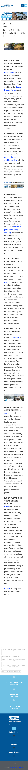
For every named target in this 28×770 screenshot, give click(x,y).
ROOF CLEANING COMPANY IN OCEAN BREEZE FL (11, 671)
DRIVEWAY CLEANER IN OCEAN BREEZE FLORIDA (11, 656)
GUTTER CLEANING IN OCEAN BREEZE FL (9, 662)
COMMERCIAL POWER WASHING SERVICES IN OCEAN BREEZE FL (14, 650)
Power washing (10, 72)
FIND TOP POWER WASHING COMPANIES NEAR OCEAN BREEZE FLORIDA (13, 660)
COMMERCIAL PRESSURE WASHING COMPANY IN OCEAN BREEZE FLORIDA (14, 654)
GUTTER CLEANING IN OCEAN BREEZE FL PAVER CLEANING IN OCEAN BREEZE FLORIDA (14, 666)
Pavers (7, 507)
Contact (7, 589)
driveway (16, 337)
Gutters (7, 413)
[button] (25, 5)
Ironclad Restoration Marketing (17, 767)
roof (6, 282)
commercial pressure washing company (13, 230)
